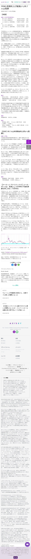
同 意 (15, 557)
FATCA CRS (23, 368)
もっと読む (15, 285)
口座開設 (24, 2)
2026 (15, 372)
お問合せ (29, 147)
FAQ (29, 142)
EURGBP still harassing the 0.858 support (16, 252)
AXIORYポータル (17, 2)
